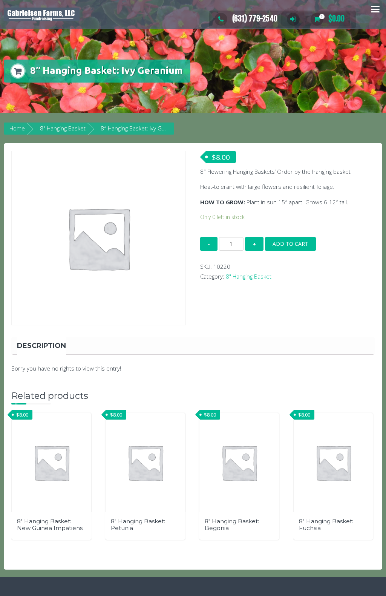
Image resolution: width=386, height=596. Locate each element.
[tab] (41, 346)
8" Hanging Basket (63, 128)
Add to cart (290, 243)
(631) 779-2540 (254, 18)
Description (41, 346)
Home (17, 128)
